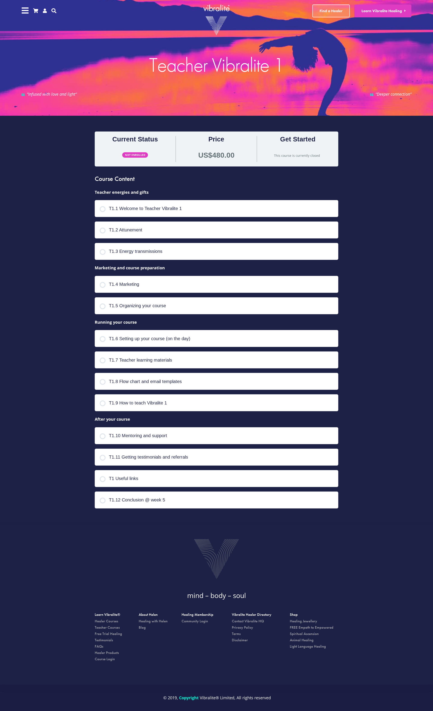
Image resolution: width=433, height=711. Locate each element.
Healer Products (107, 652)
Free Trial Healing (108, 633)
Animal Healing (301, 639)
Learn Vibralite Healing (382, 10)
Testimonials (104, 639)
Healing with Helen (153, 621)
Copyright (189, 697)
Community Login (195, 621)
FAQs (99, 646)
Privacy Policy (242, 627)
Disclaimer (240, 639)
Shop (294, 615)
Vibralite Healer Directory (251, 615)
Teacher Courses (107, 627)
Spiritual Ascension (304, 633)
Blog (142, 627)
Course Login (105, 658)
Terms (236, 633)
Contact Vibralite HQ (248, 621)
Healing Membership (197, 615)
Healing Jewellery (303, 621)
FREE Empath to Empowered (311, 627)
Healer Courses (106, 621)
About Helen (148, 615)
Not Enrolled (135, 155)
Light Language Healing (308, 646)
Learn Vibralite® (107, 615)
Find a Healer (331, 10)
